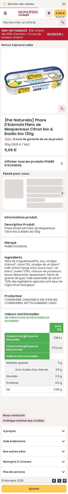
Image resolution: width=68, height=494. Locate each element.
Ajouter (34, 489)
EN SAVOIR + (55, 34)
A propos (9, 431)
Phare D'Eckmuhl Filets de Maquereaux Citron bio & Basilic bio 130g (30, 227)
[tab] (34, 80)
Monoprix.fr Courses (17, 462)
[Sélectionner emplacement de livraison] (49, 13)
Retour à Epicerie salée (17, 45)
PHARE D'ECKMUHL (16, 246)
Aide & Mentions (14, 441)
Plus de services (14, 472)
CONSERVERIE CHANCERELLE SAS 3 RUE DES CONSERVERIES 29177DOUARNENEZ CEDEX (31, 301)
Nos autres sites (14, 451)
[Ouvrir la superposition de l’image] (62, 108)
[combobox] (30, 22)
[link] (24, 420)
